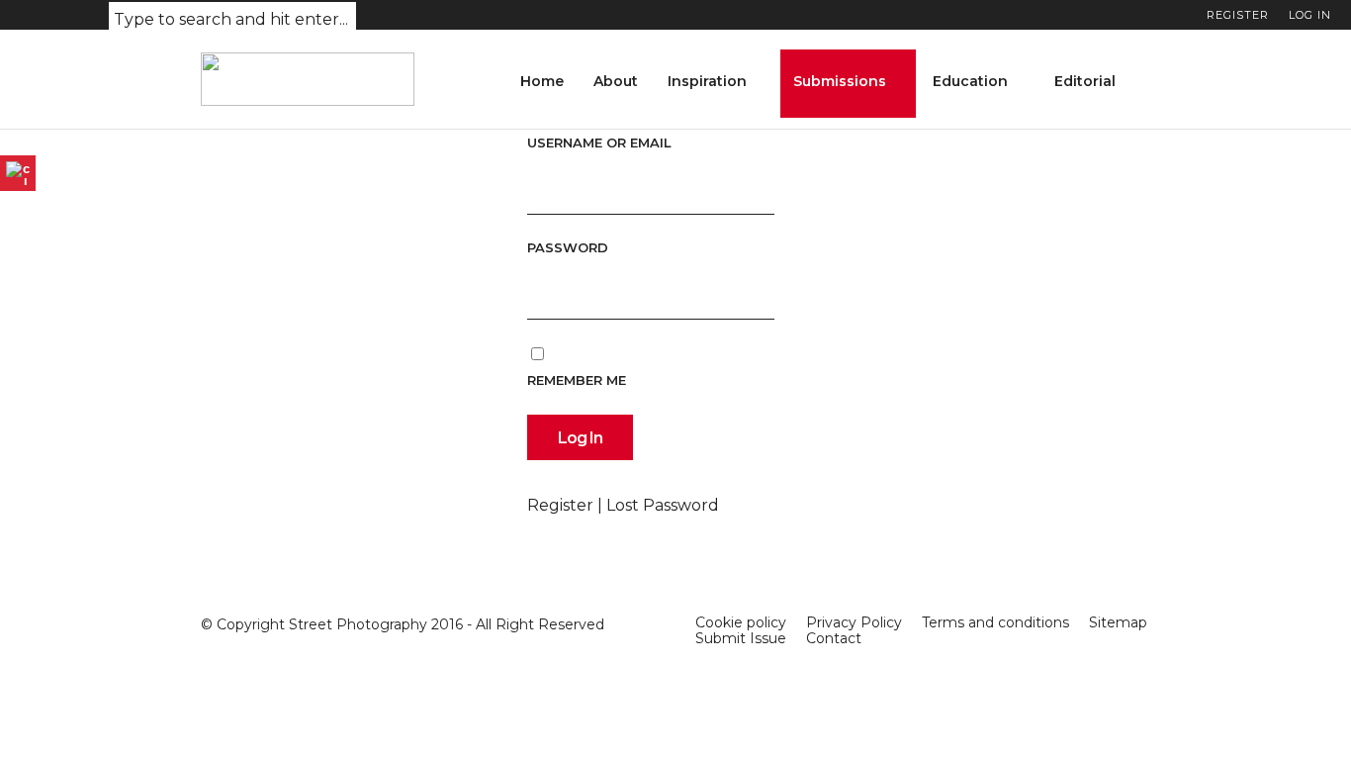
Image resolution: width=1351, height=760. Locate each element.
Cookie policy (740, 622)
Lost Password (662, 505)
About (615, 81)
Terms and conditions (995, 622)
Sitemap (1118, 622)
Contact (833, 638)
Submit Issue (740, 638)
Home (542, 81)
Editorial (1085, 81)
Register (1238, 15)
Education (970, 81)
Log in (1310, 15)
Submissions (839, 81)
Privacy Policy (854, 622)
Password (567, 247)
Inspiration (707, 81)
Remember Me (576, 380)
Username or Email (599, 142)
